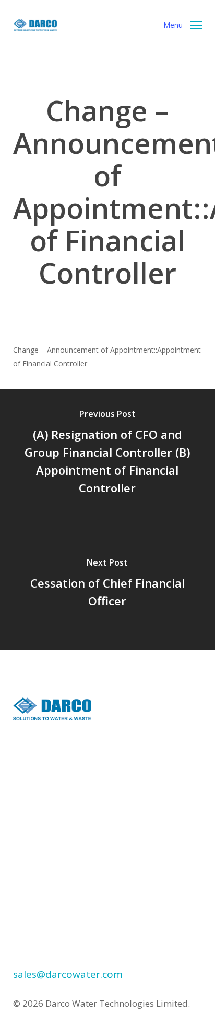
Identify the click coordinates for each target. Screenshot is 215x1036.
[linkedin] (26, 829)
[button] (182, 24)
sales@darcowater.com (68, 974)
